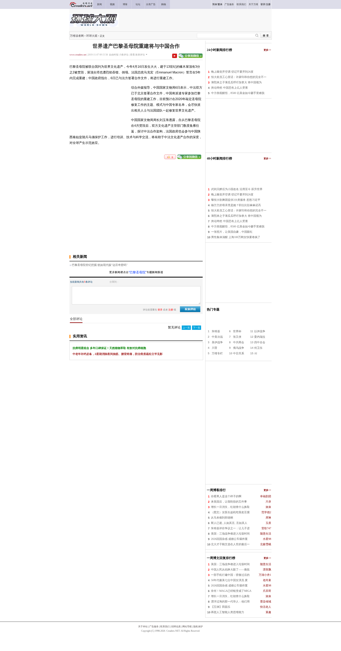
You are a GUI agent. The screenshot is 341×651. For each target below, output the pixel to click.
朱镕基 (216, 331)
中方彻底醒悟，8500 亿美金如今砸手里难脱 (237, 93)
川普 (214, 347)
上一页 (186, 327)
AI (255, 353)
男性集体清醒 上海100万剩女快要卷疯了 (235, 237)
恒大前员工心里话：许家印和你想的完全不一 (238, 77)
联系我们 (165, 626)
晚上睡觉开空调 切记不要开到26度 (232, 71)
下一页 (196, 327)
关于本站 (143, 626)
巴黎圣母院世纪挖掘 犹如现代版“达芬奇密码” (99, 265)
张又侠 (237, 336)
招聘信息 (176, 626)
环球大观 (91, 35)
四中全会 (259, 342)
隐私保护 (198, 626)
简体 (214, 4)
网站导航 (187, 626)
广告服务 (154, 626)
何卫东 (258, 347)
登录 (262, 4)
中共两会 (238, 342)
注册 (268, 4)
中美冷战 (217, 336)
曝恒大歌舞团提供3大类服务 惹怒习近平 (235, 199)
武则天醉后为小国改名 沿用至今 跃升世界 (236, 189)
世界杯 (237, 331)
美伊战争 (217, 342)
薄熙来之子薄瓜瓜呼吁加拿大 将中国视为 (236, 82)
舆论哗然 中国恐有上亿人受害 (229, 87)
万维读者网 (77, 35)
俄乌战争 (238, 347)
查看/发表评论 (137, 54)
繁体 (220, 4)
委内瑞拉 (259, 336)
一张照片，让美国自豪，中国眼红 (232, 231)
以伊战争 (259, 331)
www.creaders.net (77, 54)
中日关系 (238, 353)
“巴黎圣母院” (137, 272)
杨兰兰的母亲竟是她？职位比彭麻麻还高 (236, 205)
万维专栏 (217, 353)
